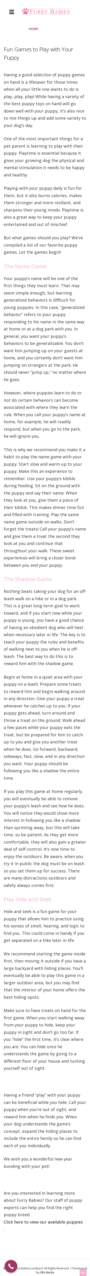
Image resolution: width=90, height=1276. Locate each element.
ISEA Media (47, 1272)
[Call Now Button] (11, 1266)
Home (33, 29)
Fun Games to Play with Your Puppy (38, 53)
